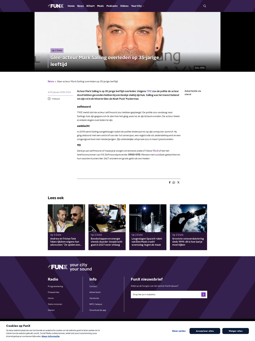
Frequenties (53, 292)
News (80, 6)
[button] (204, 6)
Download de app (97, 310)
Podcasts (112, 6)
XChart (90, 6)
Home (71, 6)
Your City (136, 6)
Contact (93, 286)
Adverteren (95, 292)
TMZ (149, 91)
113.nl (155, 151)
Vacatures (94, 298)
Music (100, 6)
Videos (124, 6)
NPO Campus (95, 304)
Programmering (55, 286)
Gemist (51, 310)
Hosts (51, 298)
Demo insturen (55, 304)
